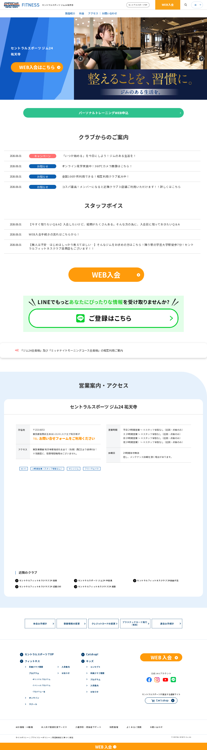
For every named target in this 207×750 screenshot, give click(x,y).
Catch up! (92, 654)
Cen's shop (162, 700)
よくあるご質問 (134, 727)
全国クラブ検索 (36, 666)
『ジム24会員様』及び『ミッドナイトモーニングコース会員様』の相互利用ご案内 (71, 350)
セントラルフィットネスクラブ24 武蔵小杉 (40, 586)
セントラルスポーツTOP (137, 5)
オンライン (34, 697)
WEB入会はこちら (37, 67)
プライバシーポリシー (40, 737)
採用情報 (114, 727)
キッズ (90, 661)
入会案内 (66, 666)
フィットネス (32, 661)
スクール (33, 704)
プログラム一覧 (38, 691)
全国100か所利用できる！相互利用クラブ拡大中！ (96, 176)
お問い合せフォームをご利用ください (67, 438)
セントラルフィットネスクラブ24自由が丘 (158, 580)
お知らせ (66, 673)
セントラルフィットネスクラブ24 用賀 (97, 586)
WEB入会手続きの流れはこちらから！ (54, 234)
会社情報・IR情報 (24, 727)
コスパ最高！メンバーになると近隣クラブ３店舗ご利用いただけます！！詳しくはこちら (121, 187)
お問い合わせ (109, 13)
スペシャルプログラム (41, 685)
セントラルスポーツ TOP (39, 654)
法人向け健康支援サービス (54, 727)
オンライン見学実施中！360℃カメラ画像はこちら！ (97, 166)
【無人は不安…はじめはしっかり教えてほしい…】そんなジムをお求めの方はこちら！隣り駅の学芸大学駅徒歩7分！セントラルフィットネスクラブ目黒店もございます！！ (111, 246)
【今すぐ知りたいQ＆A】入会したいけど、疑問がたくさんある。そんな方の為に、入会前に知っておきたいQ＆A (104, 224)
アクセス (93, 13)
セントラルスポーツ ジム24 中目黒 (95, 580)
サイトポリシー (22, 737)
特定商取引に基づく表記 (62, 737)
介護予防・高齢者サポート (88, 727)
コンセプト (95, 666)
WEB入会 (168, 5)
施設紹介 (70, 13)
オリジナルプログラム (41, 679)
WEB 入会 (161, 657)
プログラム (34, 673)
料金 (81, 13)
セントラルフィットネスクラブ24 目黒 (38, 580)
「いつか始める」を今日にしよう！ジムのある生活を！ (99, 156)
